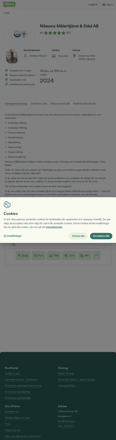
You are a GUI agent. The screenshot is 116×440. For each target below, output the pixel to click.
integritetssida (54, 227)
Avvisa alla (78, 236)
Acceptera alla (101, 236)
